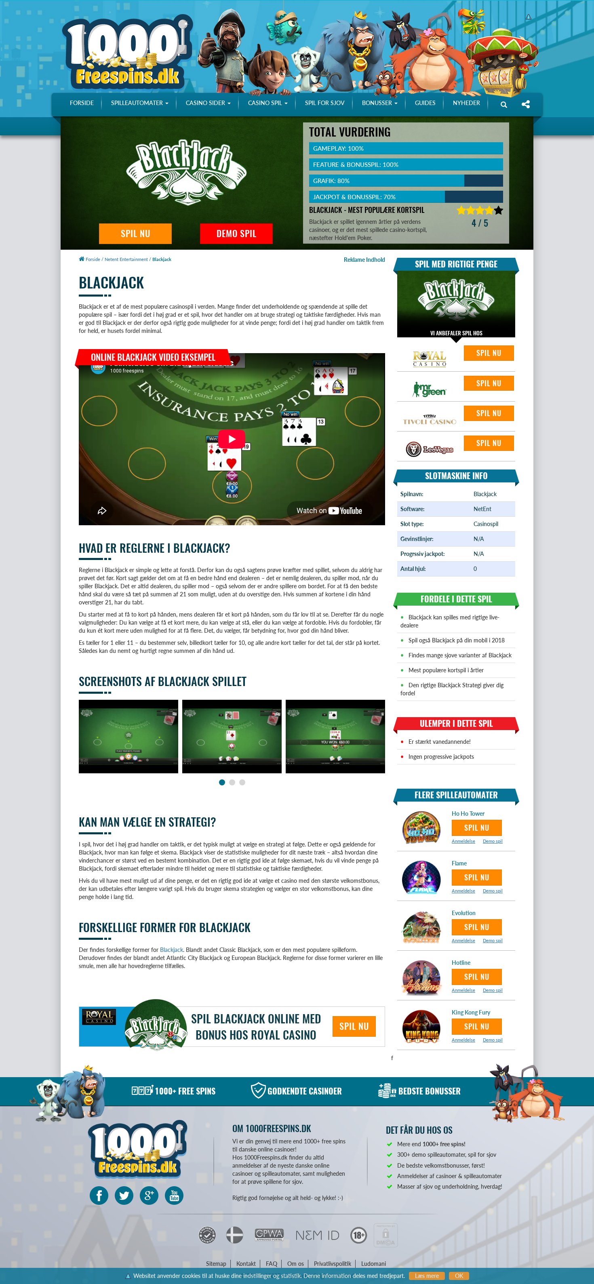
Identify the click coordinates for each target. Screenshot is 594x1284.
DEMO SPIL (237, 233)
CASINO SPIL (266, 102)
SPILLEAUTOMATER (137, 102)
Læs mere (427, 1275)
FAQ (271, 1263)
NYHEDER (466, 102)
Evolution (464, 912)
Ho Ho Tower (468, 813)
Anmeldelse (463, 841)
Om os (295, 1263)
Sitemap (216, 1263)
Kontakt (246, 1263)
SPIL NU (135, 233)
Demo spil (493, 841)
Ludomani (373, 1263)
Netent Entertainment (126, 259)
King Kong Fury (471, 1012)
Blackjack (171, 949)
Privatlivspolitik (332, 1263)
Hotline (461, 962)
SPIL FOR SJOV (325, 102)
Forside (92, 259)
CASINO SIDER (206, 102)
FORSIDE (82, 102)
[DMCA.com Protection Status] (385, 1234)
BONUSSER (378, 102)
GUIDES (425, 102)
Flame (459, 863)
